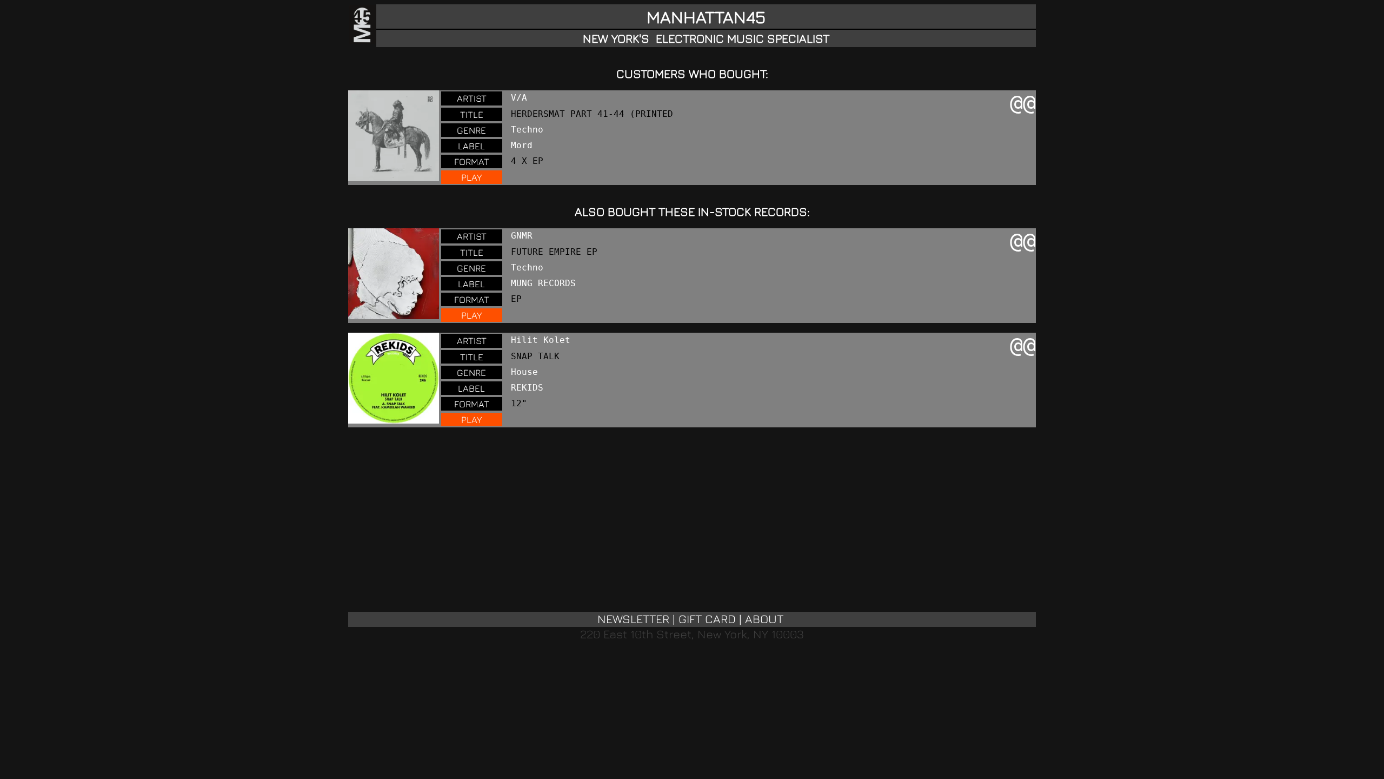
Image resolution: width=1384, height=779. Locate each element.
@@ (1023, 102)
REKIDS (527, 387)
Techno (527, 129)
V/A (519, 98)
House (524, 372)
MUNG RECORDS (543, 283)
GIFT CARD (707, 619)
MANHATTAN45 (706, 16)
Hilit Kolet (540, 340)
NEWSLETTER (633, 619)
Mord (522, 145)
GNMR (522, 235)
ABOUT (764, 619)
